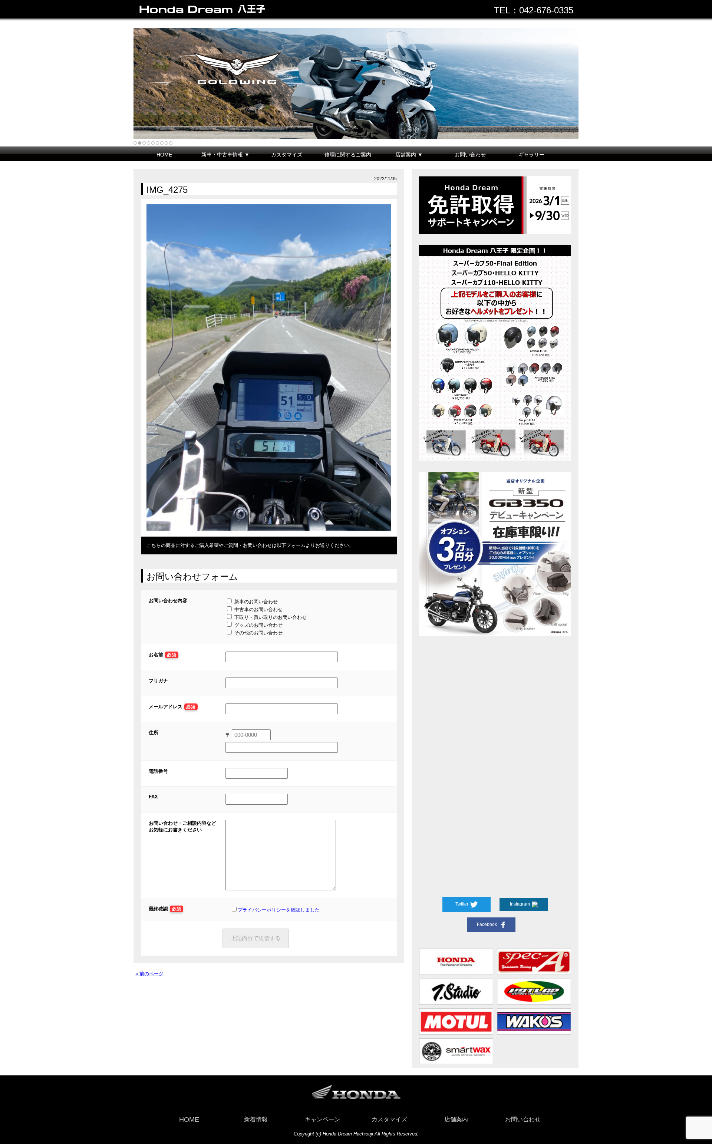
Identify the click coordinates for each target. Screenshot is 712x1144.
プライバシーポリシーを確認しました (279, 910)
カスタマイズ (286, 155)
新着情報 (256, 1119)
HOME (164, 155)
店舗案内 (456, 1119)
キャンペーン (322, 1119)
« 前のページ (149, 973)
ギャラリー (531, 155)
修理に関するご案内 (347, 155)
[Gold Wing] (356, 83)
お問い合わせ (470, 155)
